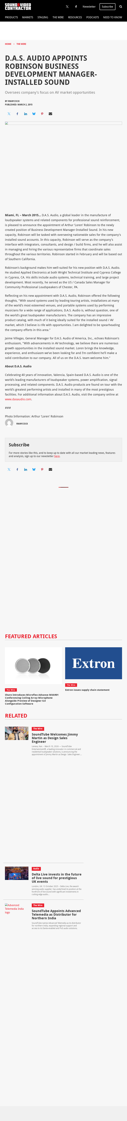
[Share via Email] (50, 114)
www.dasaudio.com (18, 399)
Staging (43, 17)
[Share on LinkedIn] (25, 114)
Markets (27, 17)
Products (11, 17)
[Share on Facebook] (17, 114)
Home (8, 43)
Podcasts (92, 17)
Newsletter (89, 6)
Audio (36, 868)
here (57, 456)
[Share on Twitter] (9, 114)
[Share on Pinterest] (42, 114)
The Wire (58, 17)
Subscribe (107, 6)
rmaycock (14, 101)
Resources (75, 17)
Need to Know (112, 17)
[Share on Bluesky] (34, 114)
